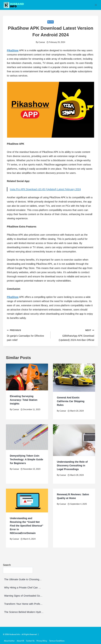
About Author (9, 641)
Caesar (42, 42)
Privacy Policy (42, 641)
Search (7, 565)
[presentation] (27, 377)
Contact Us (30, 641)
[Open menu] (95, 5)
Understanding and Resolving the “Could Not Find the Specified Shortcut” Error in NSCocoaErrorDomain (26, 525)
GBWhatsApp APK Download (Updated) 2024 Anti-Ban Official (76, 335)
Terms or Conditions (56, 641)
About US (20, 641)
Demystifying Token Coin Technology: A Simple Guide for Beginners (26, 459)
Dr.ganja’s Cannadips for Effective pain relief (25, 335)
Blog (50, 22)
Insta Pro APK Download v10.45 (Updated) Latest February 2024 (45, 189)
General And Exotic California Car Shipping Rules (70, 401)
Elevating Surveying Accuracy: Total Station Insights (23, 400)
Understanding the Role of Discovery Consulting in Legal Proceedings (72, 465)
